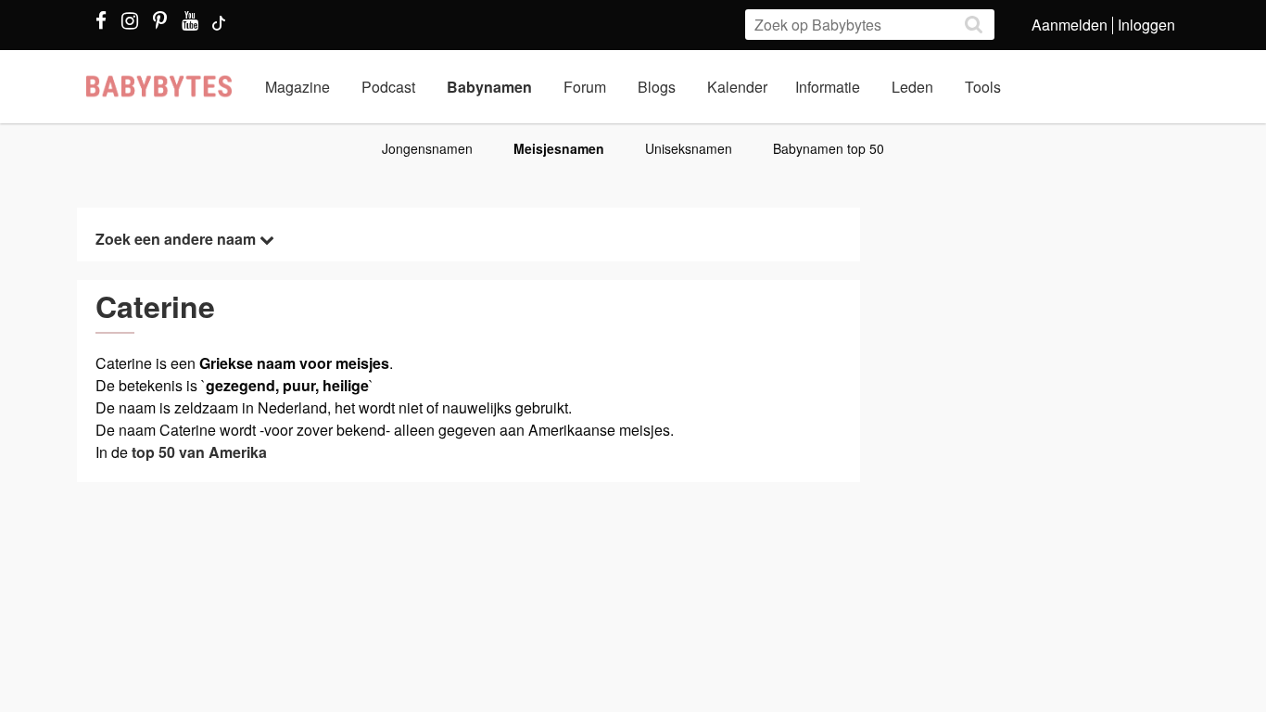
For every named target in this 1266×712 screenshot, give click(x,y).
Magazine (297, 86)
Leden (912, 86)
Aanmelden (1070, 24)
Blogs (657, 86)
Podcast (388, 86)
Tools (983, 86)
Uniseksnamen (688, 148)
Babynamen (489, 86)
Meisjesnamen (558, 148)
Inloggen (1146, 24)
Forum (584, 86)
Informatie (827, 86)
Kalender (737, 86)
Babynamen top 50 (828, 148)
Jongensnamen (427, 148)
